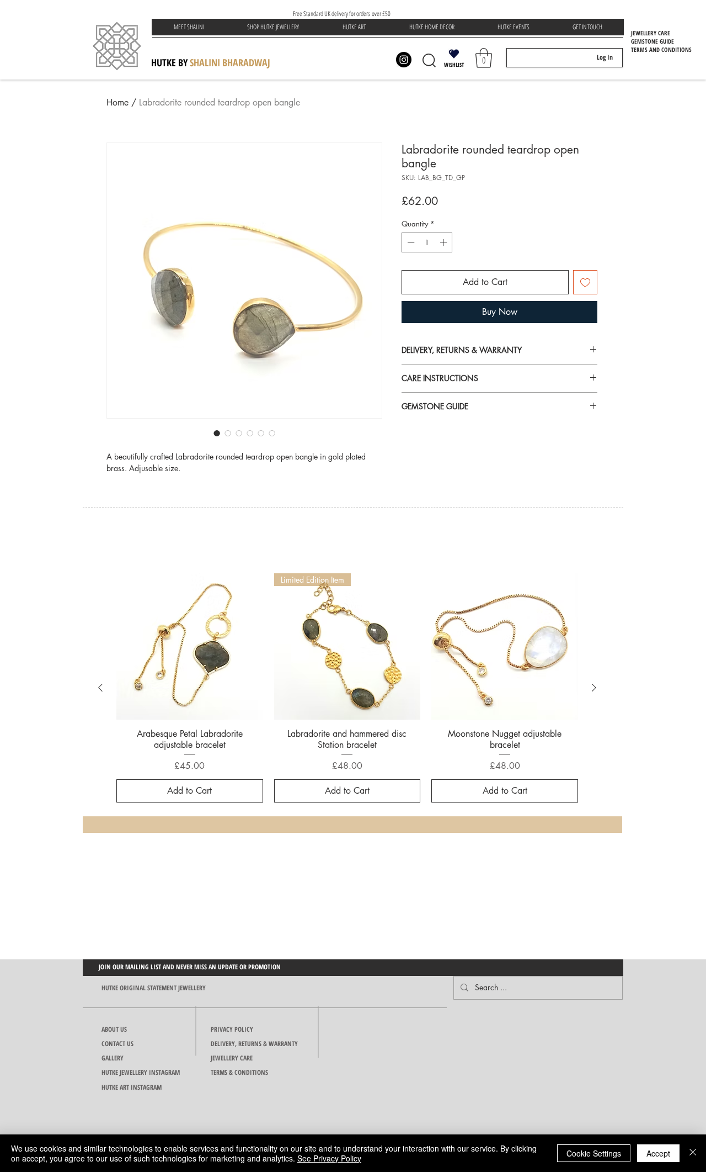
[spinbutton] (427, 242)
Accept (658, 1153)
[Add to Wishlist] (585, 282)
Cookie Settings (593, 1153)
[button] (272, 27)
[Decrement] (409, 242)
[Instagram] (403, 59)
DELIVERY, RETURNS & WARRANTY (254, 1043)
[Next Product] (594, 687)
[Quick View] (189, 646)
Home (117, 102)
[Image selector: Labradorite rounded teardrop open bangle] (216, 433)
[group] (347, 688)
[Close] (692, 1153)
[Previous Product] (100, 687)
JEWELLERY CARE (232, 1058)
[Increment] (444, 242)
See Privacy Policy (329, 1158)
